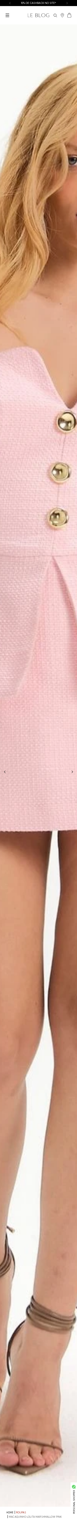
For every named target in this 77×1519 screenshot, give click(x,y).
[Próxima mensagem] (67, 3)
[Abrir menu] (7, 15)
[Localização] (62, 15)
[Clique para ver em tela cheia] (38, 765)
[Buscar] (55, 15)
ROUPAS (21, 1512)
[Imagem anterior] (5, 772)
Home (10, 1512)
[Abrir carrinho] (69, 15)
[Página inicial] (38, 15)
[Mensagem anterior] (10, 3)
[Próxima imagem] (72, 772)
